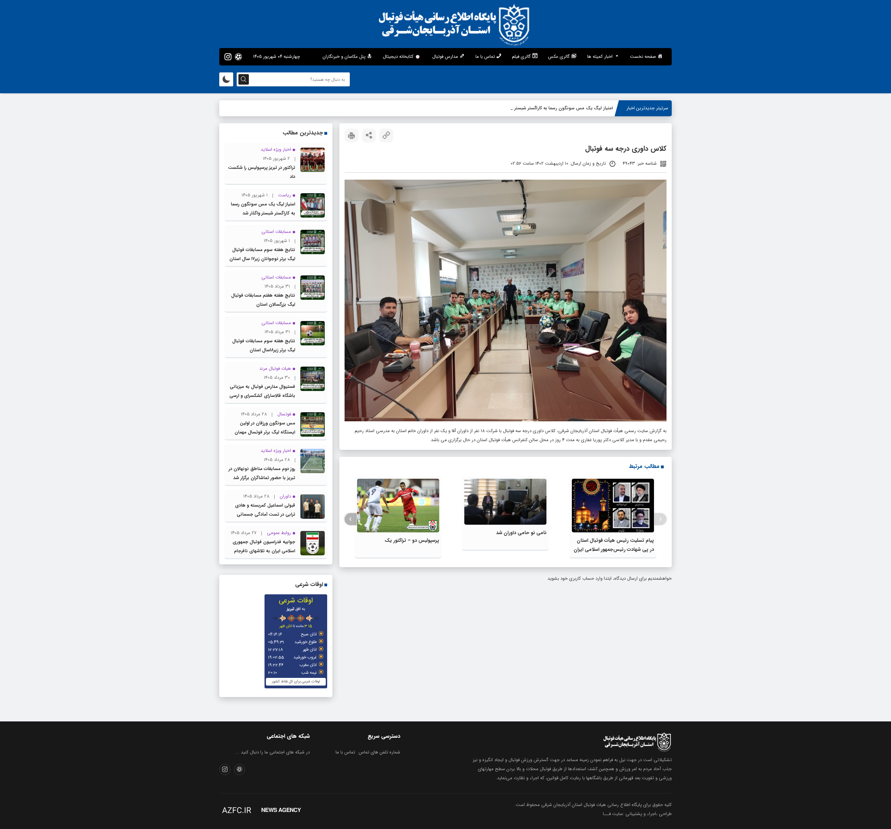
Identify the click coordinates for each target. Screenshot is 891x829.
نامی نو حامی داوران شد (521, 533)
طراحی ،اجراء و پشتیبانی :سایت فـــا (637, 814)
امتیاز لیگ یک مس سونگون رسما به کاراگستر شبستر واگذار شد (554, 108)
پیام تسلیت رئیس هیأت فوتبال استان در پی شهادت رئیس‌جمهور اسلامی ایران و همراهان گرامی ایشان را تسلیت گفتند (614, 549)
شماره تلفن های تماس (379, 752)
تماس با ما (345, 752)
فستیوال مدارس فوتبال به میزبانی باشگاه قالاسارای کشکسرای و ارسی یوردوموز (262, 395)
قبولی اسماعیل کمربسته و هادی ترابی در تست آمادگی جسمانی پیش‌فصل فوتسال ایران (265, 514)
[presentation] (660, 519)
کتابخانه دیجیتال (398, 56)
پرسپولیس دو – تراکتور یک (412, 540)
